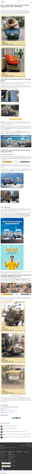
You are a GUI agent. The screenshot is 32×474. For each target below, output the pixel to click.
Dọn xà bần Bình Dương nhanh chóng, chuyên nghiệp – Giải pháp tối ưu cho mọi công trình (16, 437)
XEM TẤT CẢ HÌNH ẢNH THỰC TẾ (15, 119)
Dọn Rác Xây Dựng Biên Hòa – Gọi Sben (9, 428)
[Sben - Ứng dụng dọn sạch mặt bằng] (2, 1)
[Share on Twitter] (15, 418)
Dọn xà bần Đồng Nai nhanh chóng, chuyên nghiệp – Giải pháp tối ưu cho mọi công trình (17, 434)
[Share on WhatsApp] (12, 418)
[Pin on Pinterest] (18, 418)
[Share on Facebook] (13, 418)
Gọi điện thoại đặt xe (7, 161)
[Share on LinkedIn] (19, 418)
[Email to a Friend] (16, 418)
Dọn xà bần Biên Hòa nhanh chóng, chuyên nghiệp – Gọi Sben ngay (14, 431)
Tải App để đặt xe (25, 161)
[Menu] (30, 2)
